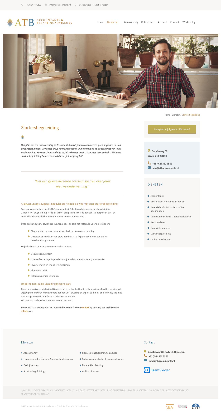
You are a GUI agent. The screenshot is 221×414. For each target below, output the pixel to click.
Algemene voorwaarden (177, 390)
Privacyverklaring (30, 394)
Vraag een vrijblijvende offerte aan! (172, 129)
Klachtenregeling (116, 390)
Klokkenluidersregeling (139, 390)
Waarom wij (131, 22)
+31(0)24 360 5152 (33, 4)
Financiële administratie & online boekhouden (167, 209)
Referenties (148, 22)
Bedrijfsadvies (158, 222)
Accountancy (157, 195)
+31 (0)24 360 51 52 (162, 163)
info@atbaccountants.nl (60, 4)
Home (100, 22)
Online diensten (90, 371)
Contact (174, 22)
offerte (24, 311)
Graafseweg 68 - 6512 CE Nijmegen (93, 4)
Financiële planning (161, 228)
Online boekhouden (161, 239)
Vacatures (60, 390)
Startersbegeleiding (161, 233)
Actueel (162, 22)
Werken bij (188, 22)
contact (85, 307)
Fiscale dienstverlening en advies (167, 201)
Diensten (112, 22)
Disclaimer (158, 390)
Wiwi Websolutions (79, 406)
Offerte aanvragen (96, 390)
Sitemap (45, 394)
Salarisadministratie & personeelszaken (171, 216)
